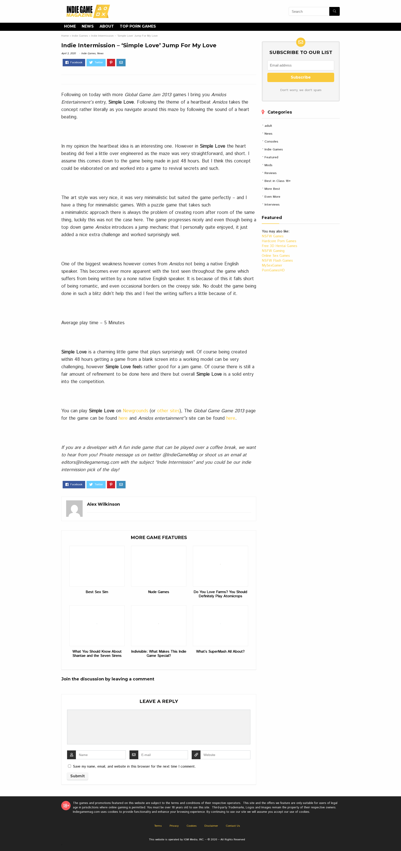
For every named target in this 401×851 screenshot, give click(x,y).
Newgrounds (136, 411)
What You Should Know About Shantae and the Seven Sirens (97, 654)
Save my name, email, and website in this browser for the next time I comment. (134, 766)
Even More (272, 196)
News (88, 26)
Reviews (271, 173)
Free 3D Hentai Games (279, 246)
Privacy (174, 826)
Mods (268, 165)
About (107, 26)
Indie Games (80, 36)
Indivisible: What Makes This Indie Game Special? (158, 654)
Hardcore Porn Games (279, 241)
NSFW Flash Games (277, 260)
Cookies (192, 826)
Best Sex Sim (97, 592)
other (162, 411)
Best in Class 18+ (278, 181)
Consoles (271, 141)
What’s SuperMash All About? (220, 652)
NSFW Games (273, 236)
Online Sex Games (276, 255)
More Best (272, 189)
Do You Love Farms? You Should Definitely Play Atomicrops (220, 594)
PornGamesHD (273, 270)
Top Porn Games (138, 26)
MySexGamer (272, 265)
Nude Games (158, 592)
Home (70, 26)
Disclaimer (211, 826)
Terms (158, 826)
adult (268, 126)
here (124, 418)
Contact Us (233, 826)
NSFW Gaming (273, 250)
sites (174, 411)
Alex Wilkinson (103, 504)
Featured (271, 157)
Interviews (272, 204)
